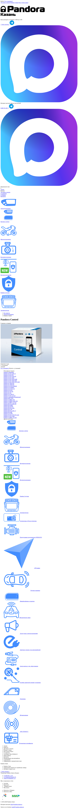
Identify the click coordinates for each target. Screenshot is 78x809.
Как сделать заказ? (23, 2)
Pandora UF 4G (7, 393)
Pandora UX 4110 (8, 390)
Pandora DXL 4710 (8, 398)
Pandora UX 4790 (8, 413)
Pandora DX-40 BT (8, 406)
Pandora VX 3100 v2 (9, 394)
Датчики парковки (35, 590)
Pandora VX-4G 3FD (9, 377)
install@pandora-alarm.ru (18, 807)
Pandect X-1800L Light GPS (11, 401)
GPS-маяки (37, 568)
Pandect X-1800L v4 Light (10, 417)
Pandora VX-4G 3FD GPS (10, 380)
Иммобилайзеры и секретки (27, 601)
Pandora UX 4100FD (9, 387)
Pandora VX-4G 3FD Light (10, 379)
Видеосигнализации (25, 480)
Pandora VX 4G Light (9, 416)
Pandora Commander (9, 372)
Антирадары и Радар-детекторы (28, 521)
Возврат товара (14, 2)
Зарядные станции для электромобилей (30, 650)
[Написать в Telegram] (12, 24)
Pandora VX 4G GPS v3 (10, 373)
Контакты (3, 196)
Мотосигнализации (25, 447)
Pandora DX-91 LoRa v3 (10, 410)
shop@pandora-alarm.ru (16, 804)
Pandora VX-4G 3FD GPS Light (12, 382)
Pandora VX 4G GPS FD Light (11, 415)
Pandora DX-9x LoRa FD (10, 404)
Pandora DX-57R (8, 409)
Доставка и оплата (5, 2)
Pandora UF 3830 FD (9, 384)
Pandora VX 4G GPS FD (10, 376)
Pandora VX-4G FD (9, 375)
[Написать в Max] (39, 101)
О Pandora (3, 195)
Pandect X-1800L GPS (9, 399)
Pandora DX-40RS (8, 405)
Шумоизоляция (24, 715)
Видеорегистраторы (25, 463)
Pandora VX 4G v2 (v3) (9, 395)
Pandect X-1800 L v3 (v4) (10, 402)
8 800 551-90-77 (5, 108)
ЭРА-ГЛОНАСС (24, 731)
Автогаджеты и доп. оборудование (29, 666)
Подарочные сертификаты (26, 743)
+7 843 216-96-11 (5, 24)
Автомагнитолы (24, 512)
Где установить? (8, 1)
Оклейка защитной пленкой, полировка (30, 682)
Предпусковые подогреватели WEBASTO (31, 537)
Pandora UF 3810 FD (9, 383)
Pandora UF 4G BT (8, 391)
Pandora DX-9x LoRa (9, 408)
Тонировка (23, 699)
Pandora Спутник (24, 496)
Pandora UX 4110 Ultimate (10, 386)
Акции (2, 189)
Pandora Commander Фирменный (12, 397)
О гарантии (4, 193)
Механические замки (24, 617)
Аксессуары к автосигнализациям (29, 633)
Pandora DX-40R (8, 412)
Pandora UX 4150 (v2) (9, 388)
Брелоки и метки (23, 430)
